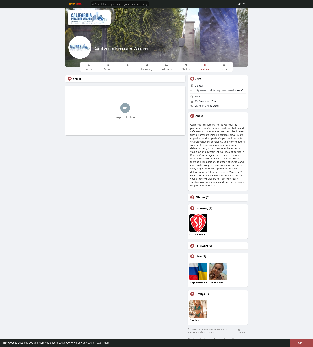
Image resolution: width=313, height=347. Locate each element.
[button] (120, 3)
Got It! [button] (301, 342)
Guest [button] (243, 3)
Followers (201, 245)
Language (243, 332)
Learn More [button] (103, 342)
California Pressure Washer (122, 48)
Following (201, 208)
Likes (198, 256)
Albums (200, 197)
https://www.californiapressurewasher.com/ (219, 90)
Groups (200, 294)
